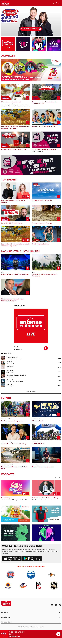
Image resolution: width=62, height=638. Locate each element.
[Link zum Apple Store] (12, 559)
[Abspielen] (58, 634)
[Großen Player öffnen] (53, 634)
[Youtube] (52, 605)
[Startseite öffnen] (5, 3)
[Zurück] (55, 478)
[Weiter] (59, 478)
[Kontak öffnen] (54, 3)
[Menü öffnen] (59, 3)
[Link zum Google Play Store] (32, 559)
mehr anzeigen (31, 391)
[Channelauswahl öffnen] (56, 3)
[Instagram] (60, 605)
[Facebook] (56, 605)
